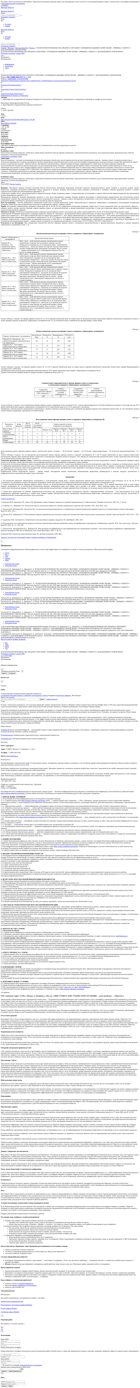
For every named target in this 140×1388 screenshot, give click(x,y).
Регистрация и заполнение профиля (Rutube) (16, 1305)
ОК (22, 1369)
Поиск (3, 13)
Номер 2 (32, 48)
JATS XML (8, 655)
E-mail (3, 1357)
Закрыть (4, 673)
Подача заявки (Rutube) (9, 1308)
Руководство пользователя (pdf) (12, 1301)
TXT (6, 648)
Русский (8, 24)
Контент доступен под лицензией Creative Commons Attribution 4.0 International (28, 537)
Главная (3, 48)
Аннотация (9, 66)
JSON (7, 646)
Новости (11, 7)
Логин (3, 1382)
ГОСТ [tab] (7, 553)
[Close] (1, 541)
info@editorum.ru (12, 756)
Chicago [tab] (7, 558)
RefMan (15, 639)
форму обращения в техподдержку (24, 1285)
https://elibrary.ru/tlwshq (8, 123)
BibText (3, 639)
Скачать (18, 184)
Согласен (4, 5)
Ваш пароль (5, 1359)
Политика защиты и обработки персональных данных (29, 695)
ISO (6, 643)
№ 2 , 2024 (27, 77)
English (7, 26)
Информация (9, 64)
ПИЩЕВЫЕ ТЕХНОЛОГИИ (18, 79)
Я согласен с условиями (11, 1365)
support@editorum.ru (26, 1283)
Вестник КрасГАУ (21, 48)
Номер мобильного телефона (11, 1347)
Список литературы (8, 499)
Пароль (3, 1384)
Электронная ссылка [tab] (12, 564)
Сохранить (12, 673)
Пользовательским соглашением (13, 3)
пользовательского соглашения (31, 1365)
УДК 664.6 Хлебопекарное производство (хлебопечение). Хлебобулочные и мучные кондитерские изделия (38, 81)
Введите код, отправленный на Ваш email (15, 1367)
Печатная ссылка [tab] (11, 565)
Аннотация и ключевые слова (11, 156)
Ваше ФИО (5, 1339)
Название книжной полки (10, 671)
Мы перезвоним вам (8, 1291)
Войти (42, 699)
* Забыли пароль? (51, 699)
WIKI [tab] (7, 560)
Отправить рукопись (8, 17)
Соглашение (5, 695)
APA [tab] (6, 556)
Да (2, 1329)
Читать (12, 184)
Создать (11, 697)
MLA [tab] (7, 555)
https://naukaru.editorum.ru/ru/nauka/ (13, 793)
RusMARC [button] (22, 639)
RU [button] (2, 21)
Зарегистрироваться (15, 1371)
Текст (7, 68)
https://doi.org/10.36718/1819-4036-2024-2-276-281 (18, 119)
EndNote (9, 639)
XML (7, 645)
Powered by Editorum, (64, 695)
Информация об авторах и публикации (14, 95)
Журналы (4, 7)
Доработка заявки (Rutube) (10, 1312)
